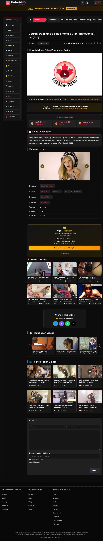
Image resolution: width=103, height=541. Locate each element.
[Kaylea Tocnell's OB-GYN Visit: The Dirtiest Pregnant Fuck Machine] (65, 269)
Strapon (30, 498)
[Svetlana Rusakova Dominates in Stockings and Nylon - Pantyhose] (90, 343)
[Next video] (99, 346)
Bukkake (30, 509)
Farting (55, 509)
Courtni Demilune (46, 186)
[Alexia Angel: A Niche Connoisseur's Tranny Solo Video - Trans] (90, 396)
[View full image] (64, 166)
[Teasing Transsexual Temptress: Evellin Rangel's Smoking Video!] (65, 291)
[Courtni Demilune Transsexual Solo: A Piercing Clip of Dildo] (65, 371)
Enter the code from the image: (39, 453)
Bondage (5, 502)
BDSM (4, 498)
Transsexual (54, 20)
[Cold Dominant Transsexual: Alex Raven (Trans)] (65, 396)
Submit (94, 470)
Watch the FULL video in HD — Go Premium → (85, 99)
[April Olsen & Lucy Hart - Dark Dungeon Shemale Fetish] (39, 396)
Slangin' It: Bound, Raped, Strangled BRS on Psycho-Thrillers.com (40, 352)
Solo (66, 191)
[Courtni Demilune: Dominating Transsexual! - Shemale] (39, 371)
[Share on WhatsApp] (67, 323)
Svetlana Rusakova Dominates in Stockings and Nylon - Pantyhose (89, 352)
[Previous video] (30, 346)
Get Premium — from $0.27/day (64, 248)
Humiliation (5, 509)
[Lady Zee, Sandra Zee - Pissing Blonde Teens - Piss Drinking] (39, 291)
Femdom (4, 494)
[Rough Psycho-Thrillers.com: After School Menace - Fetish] (67, 343)
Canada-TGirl (45, 197)
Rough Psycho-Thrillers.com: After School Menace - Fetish (66, 352)
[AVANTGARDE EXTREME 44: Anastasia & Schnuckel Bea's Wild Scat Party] (90, 269)
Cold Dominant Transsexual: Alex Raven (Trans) (63, 406)
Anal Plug (44, 191)
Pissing (55, 505)
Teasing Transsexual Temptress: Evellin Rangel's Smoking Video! (63, 300)
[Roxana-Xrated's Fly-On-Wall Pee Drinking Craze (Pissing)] (90, 291)
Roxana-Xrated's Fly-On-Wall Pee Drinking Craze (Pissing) (88, 300)
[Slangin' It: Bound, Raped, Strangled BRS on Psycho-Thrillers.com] (43, 343)
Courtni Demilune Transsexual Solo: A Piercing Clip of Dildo (64, 381)
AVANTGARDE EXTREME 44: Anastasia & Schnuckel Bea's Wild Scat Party (88, 278)
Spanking (5, 505)
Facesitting (31, 505)
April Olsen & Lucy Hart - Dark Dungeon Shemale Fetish (38, 406)
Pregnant (56, 516)
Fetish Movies (57, 520)
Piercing (76, 191)
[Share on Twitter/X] (73, 323)
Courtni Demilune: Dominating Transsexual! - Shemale (38, 381)
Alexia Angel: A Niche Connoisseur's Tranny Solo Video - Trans (88, 406)
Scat (54, 502)
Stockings (56, 498)
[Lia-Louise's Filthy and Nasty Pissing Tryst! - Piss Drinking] (39, 269)
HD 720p (43, 202)
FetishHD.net (39, 20)
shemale (58, 138)
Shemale (55, 191)
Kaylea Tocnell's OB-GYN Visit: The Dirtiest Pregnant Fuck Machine (64, 277)
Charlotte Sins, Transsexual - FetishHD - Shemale (89, 381)
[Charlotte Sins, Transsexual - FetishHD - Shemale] (90, 371)
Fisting (30, 502)
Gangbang (31, 494)
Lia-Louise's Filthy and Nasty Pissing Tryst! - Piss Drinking (38, 277)
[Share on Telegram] (55, 323)
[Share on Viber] (61, 323)
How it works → (64, 253)
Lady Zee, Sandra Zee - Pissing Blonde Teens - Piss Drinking (37, 300)
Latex (55, 494)
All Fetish (56, 524)
